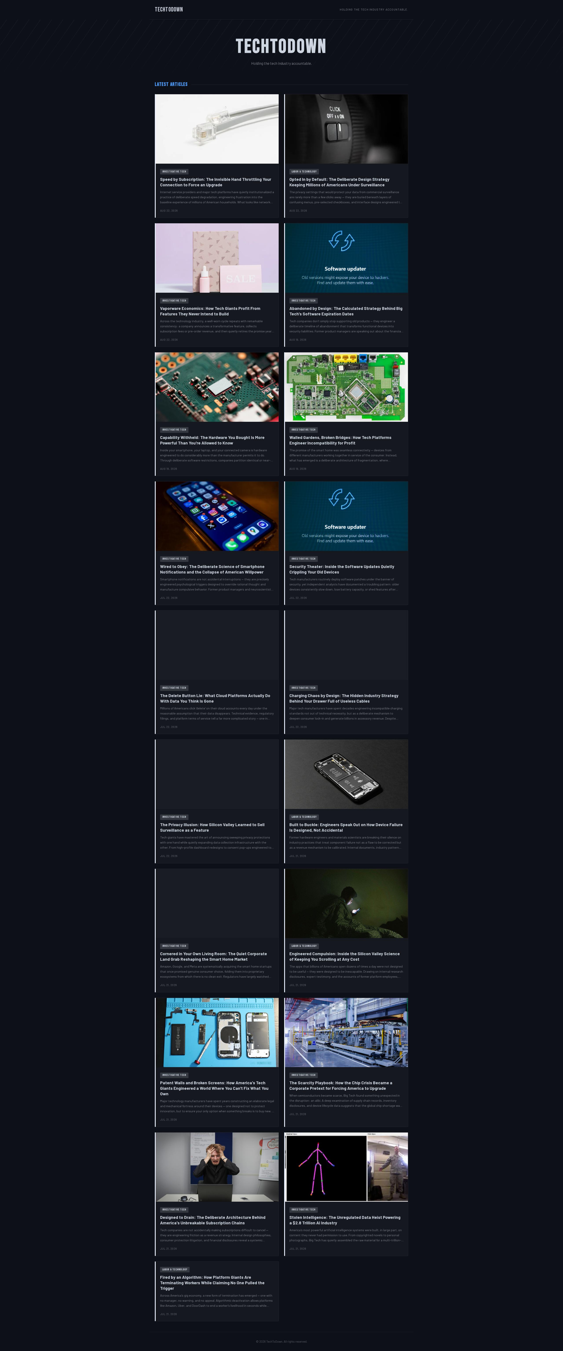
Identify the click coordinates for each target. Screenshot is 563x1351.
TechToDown (169, 9)
